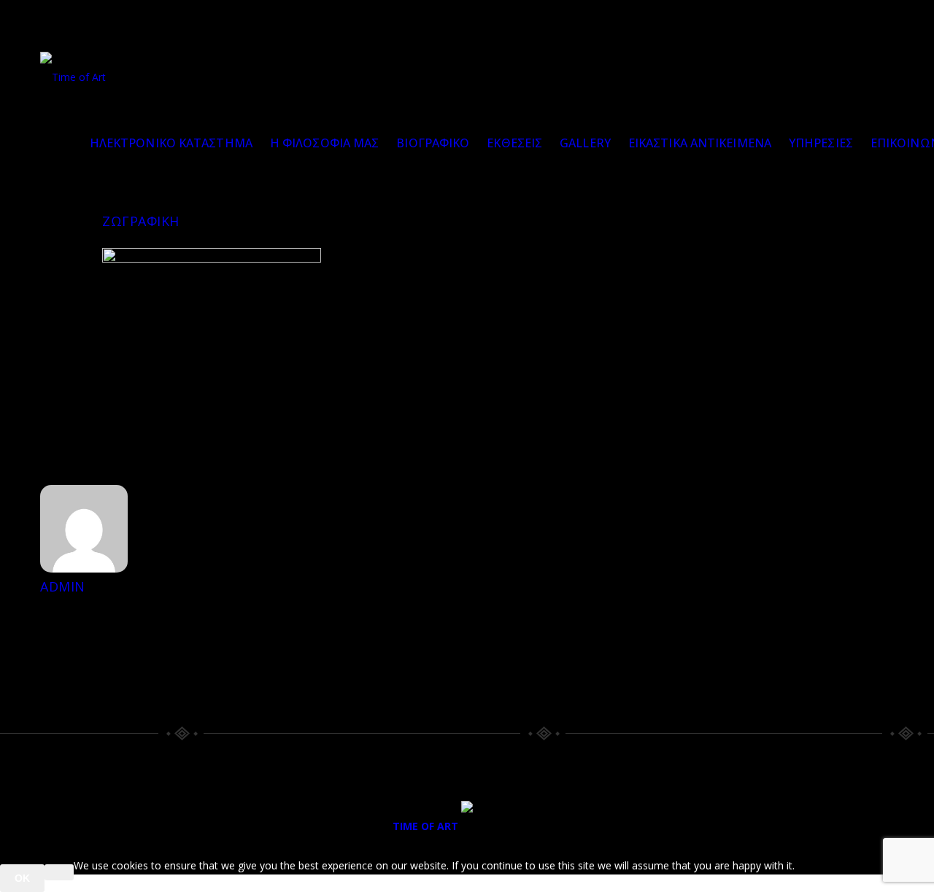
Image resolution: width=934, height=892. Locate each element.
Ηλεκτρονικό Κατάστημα (171, 143)
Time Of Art (425, 826)
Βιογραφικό (432, 143)
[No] (59, 872)
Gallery (585, 143)
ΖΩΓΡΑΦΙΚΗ (141, 221)
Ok (22, 878)
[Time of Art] (73, 77)
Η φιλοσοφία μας (324, 143)
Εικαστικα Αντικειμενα (699, 143)
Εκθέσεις (514, 143)
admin (62, 586)
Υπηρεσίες (821, 143)
